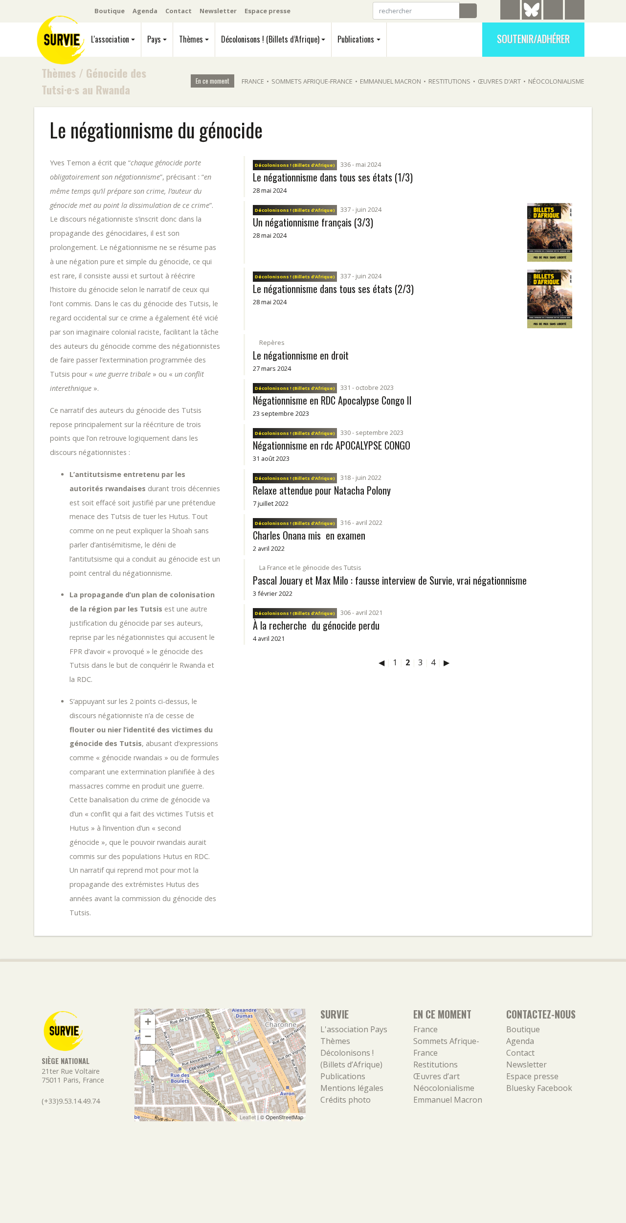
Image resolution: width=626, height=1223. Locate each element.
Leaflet (248, 1117)
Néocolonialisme (556, 81)
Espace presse (268, 10)
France (253, 81)
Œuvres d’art (499, 81)
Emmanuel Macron (390, 81)
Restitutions (449, 81)
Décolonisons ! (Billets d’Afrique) (270, 39)
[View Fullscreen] (147, 1058)
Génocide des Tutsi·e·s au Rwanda (94, 81)
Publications (355, 39)
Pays (154, 39)
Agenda (145, 10)
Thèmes (191, 39)
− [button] (148, 1036)
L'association (110, 39)
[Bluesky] (531, 17)
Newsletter (218, 10)
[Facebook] (553, 11)
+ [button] (148, 1022)
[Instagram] (574, 11)
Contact (178, 10)
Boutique (109, 10)
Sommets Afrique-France (312, 81)
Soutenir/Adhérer (533, 38)
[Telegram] (510, 11)
